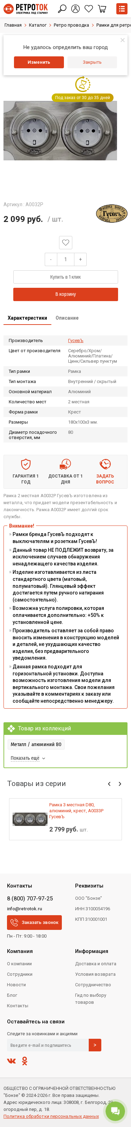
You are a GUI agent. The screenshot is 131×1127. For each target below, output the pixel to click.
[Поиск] (62, 8)
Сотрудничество (93, 984)
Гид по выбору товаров (90, 999)
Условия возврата (95, 974)
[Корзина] (102, 8)
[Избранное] (88, 8)
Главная (13, 25)
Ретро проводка (71, 25)
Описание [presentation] (67, 318)
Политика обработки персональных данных (51, 1116)
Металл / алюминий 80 (36, 744)
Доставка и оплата (95, 963)
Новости (16, 984)
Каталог (37, 25)
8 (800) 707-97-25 (30, 898)
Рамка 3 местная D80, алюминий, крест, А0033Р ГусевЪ (76, 810)
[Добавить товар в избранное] (65, 242)
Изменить (39, 62)
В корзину (66, 294)
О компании (19, 963)
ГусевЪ (75, 340)
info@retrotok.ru (24, 908)
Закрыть (92, 62)
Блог (12, 995)
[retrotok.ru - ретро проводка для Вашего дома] (25, 9)
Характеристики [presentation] (27, 318)
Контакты (17, 1005)
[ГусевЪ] (112, 213)
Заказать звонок (40, 922)
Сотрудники (19, 974)
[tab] (27, 318)
